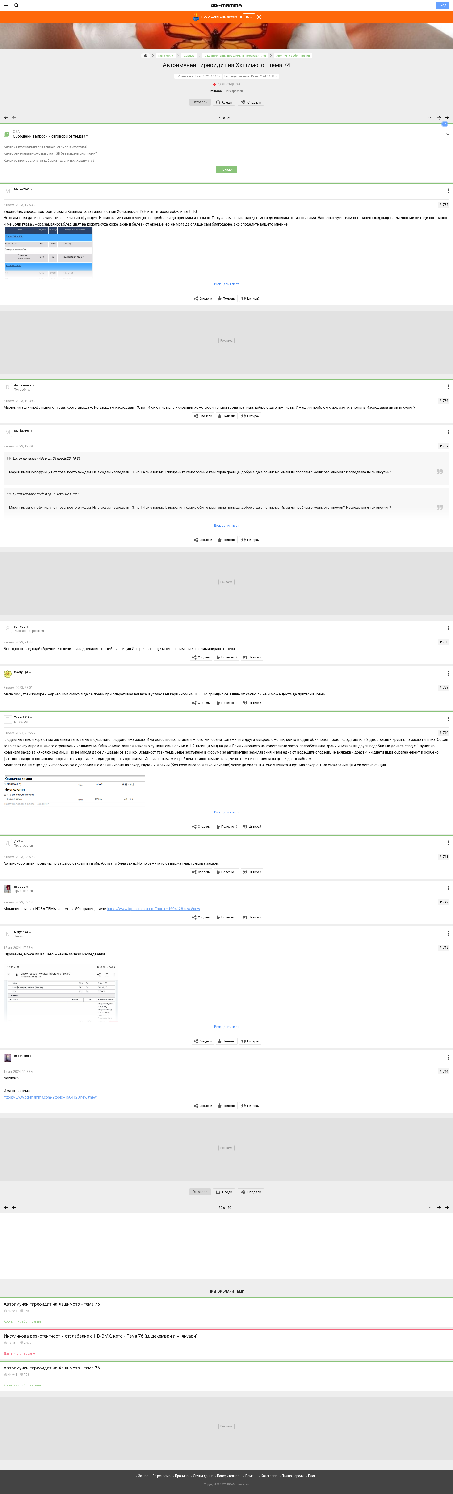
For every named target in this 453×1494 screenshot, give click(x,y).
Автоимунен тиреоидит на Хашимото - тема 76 (52, 1368)
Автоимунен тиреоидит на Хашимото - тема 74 (226, 65)
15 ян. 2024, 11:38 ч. (264, 76)
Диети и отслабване (19, 1353)
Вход (442, 5)
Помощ (250, 1476)
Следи (227, 102)
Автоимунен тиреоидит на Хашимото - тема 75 (52, 1304)
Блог (311, 1476)
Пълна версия (293, 1476)
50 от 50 (225, 118)
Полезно (229, 298)
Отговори (200, 102)
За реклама (162, 1476)
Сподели (254, 102)
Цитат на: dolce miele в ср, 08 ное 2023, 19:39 (46, 458)
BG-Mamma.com (238, 1484)
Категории (269, 1476)
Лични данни (203, 1476)
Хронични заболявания (22, 1321)
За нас (143, 1476)
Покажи (227, 169)
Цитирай (253, 298)
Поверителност (229, 1476)
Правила (182, 1476)
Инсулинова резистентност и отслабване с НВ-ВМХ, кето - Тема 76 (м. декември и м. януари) (100, 1336)
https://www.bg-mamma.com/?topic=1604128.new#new (153, 909)
